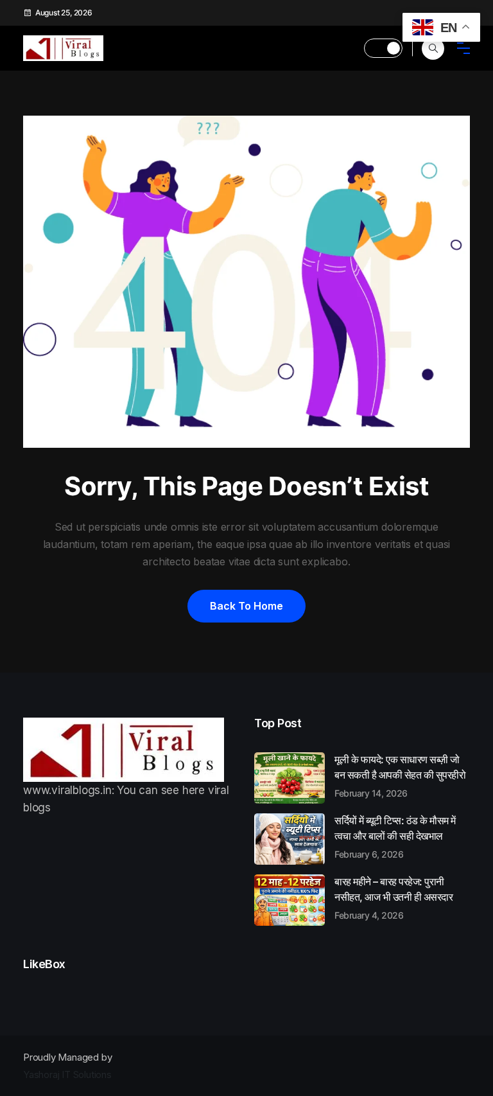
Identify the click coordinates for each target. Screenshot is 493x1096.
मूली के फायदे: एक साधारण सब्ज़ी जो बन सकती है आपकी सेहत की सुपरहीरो (399, 775)
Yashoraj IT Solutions (67, 1074)
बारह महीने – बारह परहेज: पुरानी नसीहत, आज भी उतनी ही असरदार (393, 897)
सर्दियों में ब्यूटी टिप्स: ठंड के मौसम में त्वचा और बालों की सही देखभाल (395, 836)
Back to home (246, 605)
